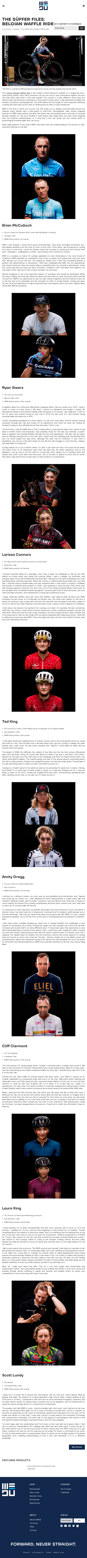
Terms (48, 1553)
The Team (34, 1523)
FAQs (32, 1527)
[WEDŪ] (43, 6)
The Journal (6, 29)
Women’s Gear (36, 1496)
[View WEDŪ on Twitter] (73, 1526)
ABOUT (33, 1515)
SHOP (32, 1484)
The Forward (65, 1489)
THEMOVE (64, 1492)
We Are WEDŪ (35, 1520)
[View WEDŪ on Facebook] (70, 1526)
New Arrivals (35, 1503)
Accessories (34, 1499)
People (16, 29)
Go (81, 28)
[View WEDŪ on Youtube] (65, 1526)
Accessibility (38, 1553)
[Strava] (77, 1526)
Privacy (26, 1553)
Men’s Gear (34, 1492)
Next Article (77, 1447)
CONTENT (65, 1484)
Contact (33, 1530)
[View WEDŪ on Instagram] (61, 1526)
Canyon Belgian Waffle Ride (18, 93)
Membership (35, 1489)
